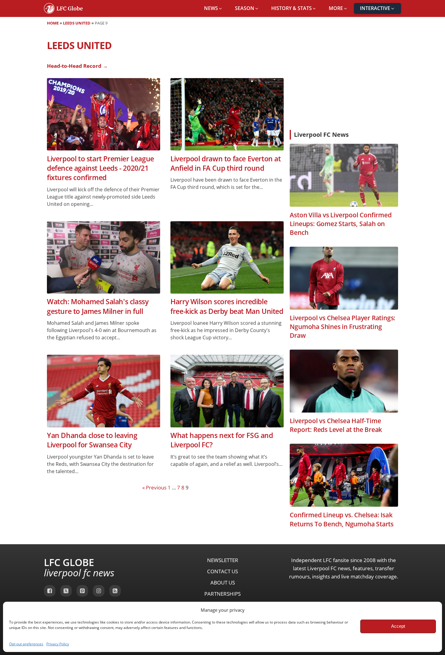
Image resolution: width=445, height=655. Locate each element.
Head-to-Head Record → (77, 65)
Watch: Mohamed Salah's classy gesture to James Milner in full (97, 306)
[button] (213, 8)
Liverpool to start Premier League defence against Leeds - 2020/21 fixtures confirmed (100, 168)
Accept (398, 626)
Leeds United (77, 23)
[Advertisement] (344, 80)
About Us (222, 582)
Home (53, 23)
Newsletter (222, 560)
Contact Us (222, 571)
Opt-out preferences (26, 644)
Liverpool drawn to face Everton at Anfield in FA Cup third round (225, 163)
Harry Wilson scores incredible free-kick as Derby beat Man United (226, 306)
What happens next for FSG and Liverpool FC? (221, 440)
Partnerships (222, 593)
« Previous (154, 487)
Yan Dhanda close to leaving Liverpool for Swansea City (92, 440)
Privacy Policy (57, 644)
